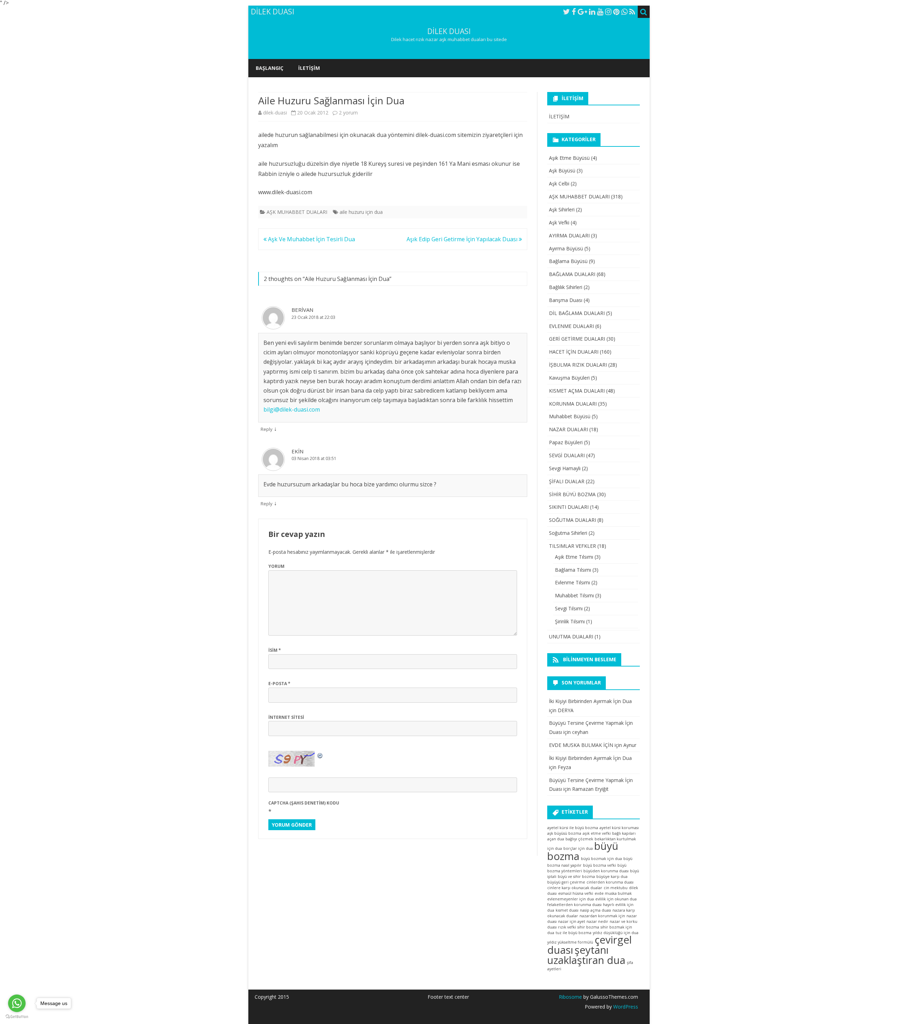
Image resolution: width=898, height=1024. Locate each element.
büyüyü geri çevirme (566, 882)
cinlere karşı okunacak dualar (574, 887)
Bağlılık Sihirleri (565, 287)
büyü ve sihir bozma (576, 876)
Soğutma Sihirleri (568, 533)
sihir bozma (588, 927)
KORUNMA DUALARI (573, 403)
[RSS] (632, 12)
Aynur (629, 745)
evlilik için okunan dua (616, 899)
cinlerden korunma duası (610, 882)
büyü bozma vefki (599, 865)
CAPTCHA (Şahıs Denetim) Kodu (303, 803)
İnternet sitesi (286, 717)
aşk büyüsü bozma (564, 833)
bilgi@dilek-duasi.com (291, 409)
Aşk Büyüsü (562, 170)
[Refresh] (320, 755)
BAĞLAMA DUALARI (572, 274)
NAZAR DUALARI (568, 429)
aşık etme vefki (597, 833)
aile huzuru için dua (361, 212)
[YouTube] (600, 12)
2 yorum (348, 112)
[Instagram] (608, 12)
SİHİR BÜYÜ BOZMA (572, 494)
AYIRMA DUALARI (569, 235)
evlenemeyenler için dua (570, 899)
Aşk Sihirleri (562, 209)
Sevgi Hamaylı (565, 468)
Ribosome (570, 996)
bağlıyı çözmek (579, 838)
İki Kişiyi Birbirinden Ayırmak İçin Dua (590, 701)
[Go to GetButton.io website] (17, 1017)
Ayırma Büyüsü (566, 248)
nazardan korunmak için (602, 915)
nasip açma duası (595, 910)
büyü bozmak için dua (601, 858)
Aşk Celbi (559, 183)
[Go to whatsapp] (17, 1003)
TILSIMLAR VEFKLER (572, 546)
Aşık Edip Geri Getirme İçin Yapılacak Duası (463, 239)
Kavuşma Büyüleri (569, 377)
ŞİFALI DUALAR (566, 481)
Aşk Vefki (559, 222)
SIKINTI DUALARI (569, 507)
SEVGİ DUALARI (567, 455)
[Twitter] (566, 12)
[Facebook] (574, 12)
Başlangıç (269, 68)
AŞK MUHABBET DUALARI (297, 212)
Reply (267, 429)
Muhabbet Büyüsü (569, 416)
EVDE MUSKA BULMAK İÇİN (581, 745)
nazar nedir (597, 921)
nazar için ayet (571, 921)
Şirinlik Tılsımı (570, 621)
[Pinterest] (616, 12)
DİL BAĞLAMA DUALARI (577, 313)
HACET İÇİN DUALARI (573, 351)
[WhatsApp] (624, 12)
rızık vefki (567, 927)
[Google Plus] (582, 12)
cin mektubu (616, 887)
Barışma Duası (565, 300)
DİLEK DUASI (449, 31)
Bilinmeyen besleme (589, 659)
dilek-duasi (275, 112)
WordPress (625, 1006)
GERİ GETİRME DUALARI (577, 338)
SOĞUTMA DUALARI (572, 520)
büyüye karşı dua (612, 876)
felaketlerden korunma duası (574, 904)
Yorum (276, 566)
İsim (274, 650)
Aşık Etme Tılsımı (574, 556)
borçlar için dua (578, 848)
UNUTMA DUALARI (571, 636)
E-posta (279, 684)
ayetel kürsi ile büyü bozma (572, 827)
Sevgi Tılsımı (569, 608)
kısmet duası (567, 910)
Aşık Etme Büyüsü (569, 158)
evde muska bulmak (613, 893)
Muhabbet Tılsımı (574, 595)
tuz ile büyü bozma (573, 932)
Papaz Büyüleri (566, 442)
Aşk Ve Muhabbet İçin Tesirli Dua (311, 239)
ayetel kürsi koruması (619, 827)
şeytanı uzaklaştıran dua (586, 955)
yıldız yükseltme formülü (570, 942)
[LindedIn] (592, 12)
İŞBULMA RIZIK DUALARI (578, 364)
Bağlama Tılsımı (573, 569)
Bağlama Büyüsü (568, 261)
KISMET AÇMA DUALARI (577, 390)
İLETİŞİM (309, 68)
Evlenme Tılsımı (572, 582)
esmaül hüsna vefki (575, 893)
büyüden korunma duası (606, 870)
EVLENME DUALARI (571, 326)
